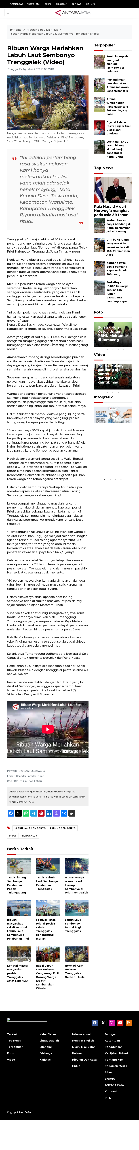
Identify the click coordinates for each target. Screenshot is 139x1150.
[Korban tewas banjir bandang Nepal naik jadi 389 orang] (99, 268)
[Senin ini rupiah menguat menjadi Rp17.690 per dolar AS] (99, 61)
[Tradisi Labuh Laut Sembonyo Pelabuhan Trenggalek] (48, 866)
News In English (83, 1040)
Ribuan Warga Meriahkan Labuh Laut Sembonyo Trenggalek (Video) (54, 33)
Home (17, 29)
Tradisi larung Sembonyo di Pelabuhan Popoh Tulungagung (16, 885)
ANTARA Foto (114, 1085)
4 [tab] (118, 350)
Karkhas (45, 1059)
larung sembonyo (63, 828)
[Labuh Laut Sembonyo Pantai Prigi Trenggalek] (77, 908)
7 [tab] (129, 387)
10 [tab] (118, 392)
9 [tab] (113, 392)
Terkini (47, 4)
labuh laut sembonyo (30, 828)
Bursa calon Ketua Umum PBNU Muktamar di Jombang (113, 333)
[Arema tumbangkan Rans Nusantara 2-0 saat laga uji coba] (99, 104)
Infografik (103, 397)
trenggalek (28, 836)
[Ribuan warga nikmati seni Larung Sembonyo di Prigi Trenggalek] (77, 866)
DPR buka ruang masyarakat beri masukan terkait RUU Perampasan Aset (118, 247)
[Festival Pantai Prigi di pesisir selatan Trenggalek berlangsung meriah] (48, 908)
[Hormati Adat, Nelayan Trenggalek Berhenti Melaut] (77, 954)
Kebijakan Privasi (116, 1053)
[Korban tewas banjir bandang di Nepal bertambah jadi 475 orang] (99, 225)
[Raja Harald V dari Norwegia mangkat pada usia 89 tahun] (113, 189)
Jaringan (111, 1034)
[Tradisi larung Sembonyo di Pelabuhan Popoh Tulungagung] (19, 866)
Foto (98, 312)
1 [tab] (102, 350)
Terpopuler (60, 4)
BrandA (110, 1078)
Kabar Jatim (48, 1034)
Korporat (111, 1091)
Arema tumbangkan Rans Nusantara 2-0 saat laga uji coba (117, 106)
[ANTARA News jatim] (73, 12)
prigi (12, 836)
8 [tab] (107, 392)
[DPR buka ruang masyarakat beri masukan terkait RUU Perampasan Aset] (99, 245)
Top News (75, 4)
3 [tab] (113, 350)
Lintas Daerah (49, 1040)
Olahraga (46, 1053)
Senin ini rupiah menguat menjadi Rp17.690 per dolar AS (117, 64)
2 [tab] (107, 350)
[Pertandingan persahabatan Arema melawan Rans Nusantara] (99, 85)
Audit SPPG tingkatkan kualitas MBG (110, 465)
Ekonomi (46, 1047)
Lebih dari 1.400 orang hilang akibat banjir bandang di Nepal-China (117, 149)
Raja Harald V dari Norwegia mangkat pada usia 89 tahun (111, 210)
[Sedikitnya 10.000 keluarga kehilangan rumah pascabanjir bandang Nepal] (99, 287)
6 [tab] (124, 387)
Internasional (81, 1034)
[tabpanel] (113, 334)
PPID (108, 1097)
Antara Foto (33, 4)
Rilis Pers (90, 4)
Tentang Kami (114, 1059)
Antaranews (16, 4)
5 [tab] (124, 350)
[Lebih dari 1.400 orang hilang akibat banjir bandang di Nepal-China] (99, 147)
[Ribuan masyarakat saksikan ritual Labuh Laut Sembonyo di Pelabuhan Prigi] (19, 908)
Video (99, 354)
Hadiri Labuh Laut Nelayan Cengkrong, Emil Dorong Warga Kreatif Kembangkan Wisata (47, 977)
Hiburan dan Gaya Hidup (42, 29)
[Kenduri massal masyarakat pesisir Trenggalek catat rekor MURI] (19, 954)
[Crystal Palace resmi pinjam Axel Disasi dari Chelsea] (99, 127)
